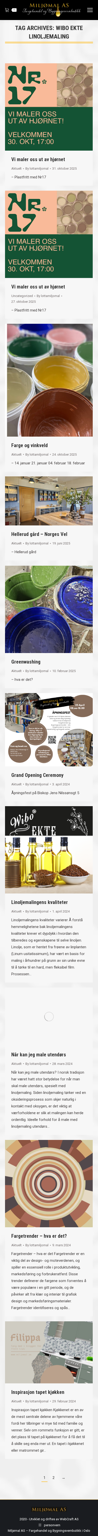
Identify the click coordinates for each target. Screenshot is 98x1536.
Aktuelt (16, 168)
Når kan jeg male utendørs (38, 1055)
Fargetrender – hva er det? (39, 1236)
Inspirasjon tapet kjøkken (37, 1392)
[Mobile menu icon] (90, 10)
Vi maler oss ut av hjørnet (38, 159)
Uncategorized (22, 296)
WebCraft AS (69, 1519)
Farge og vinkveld (29, 445)
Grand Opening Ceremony (37, 775)
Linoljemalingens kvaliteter (39, 902)
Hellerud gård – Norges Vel (39, 534)
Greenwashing (25, 662)
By (36, 168)
